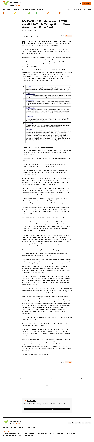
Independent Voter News (13, 440)
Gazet (33, 440)
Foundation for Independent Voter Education (18, 433)
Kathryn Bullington (30, 30)
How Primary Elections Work (12, 435)
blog (70, 76)
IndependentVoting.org (29, 311)
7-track (69, 211)
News (23, 18)
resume (27, 78)
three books (51, 78)
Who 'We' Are (71, 433)
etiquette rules (36, 378)
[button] (5, 427)
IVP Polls (32, 13)
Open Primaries (9, 13)
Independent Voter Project (45, 433)
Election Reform (53, 13)
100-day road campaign (51, 260)
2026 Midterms (65, 13)
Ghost (29, 440)
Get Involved (28, 435)
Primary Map (61, 433)
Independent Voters (21, 13)
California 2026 (42, 13)
